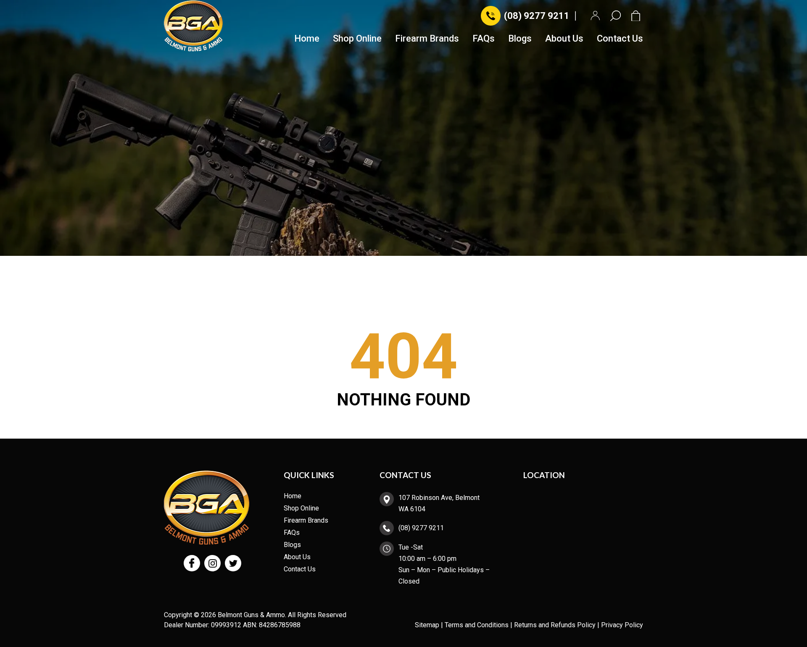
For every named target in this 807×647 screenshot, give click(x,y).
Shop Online (357, 39)
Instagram (212, 563)
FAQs (483, 39)
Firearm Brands (427, 39)
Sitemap (427, 625)
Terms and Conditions (477, 625)
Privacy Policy (622, 625)
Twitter (233, 563)
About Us (564, 39)
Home (306, 39)
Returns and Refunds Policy (555, 625)
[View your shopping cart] (637, 16)
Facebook (192, 563)
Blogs (520, 39)
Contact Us (620, 39)
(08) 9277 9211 (537, 16)
